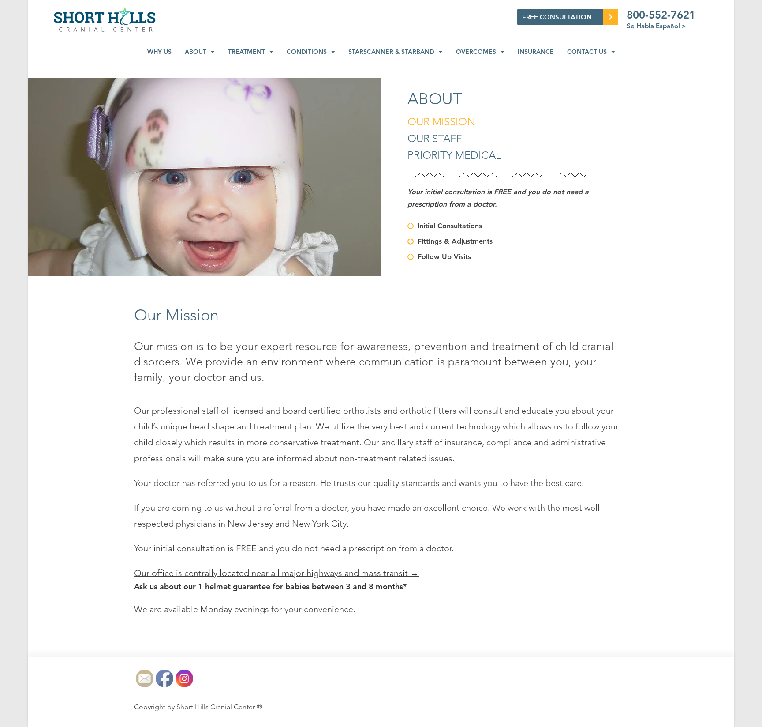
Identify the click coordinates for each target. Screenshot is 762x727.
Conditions (307, 52)
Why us (159, 52)
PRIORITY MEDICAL (454, 155)
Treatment (246, 52)
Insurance (536, 52)
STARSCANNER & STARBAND (391, 52)
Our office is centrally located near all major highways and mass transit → (276, 573)
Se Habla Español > (656, 26)
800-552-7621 (661, 14)
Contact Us (587, 52)
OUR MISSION (441, 121)
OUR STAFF (434, 138)
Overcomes (476, 52)
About (195, 52)
